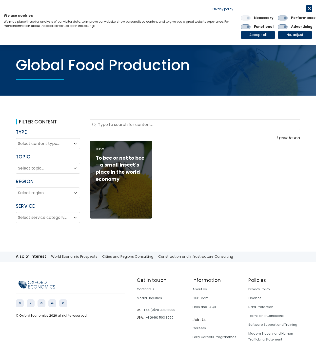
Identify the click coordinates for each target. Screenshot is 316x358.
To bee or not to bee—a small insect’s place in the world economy (120, 169)
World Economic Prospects (74, 256)
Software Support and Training (272, 325)
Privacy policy (223, 9)
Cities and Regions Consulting (127, 256)
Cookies (254, 298)
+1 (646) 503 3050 (160, 317)
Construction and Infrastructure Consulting (195, 256)
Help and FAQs (204, 307)
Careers (199, 328)
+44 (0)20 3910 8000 (159, 310)
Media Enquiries (149, 298)
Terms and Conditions (266, 316)
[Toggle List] (75, 143)
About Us (200, 289)
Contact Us (145, 289)
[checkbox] (246, 18)
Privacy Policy (259, 289)
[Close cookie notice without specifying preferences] (309, 8)
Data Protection (260, 307)
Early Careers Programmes (214, 337)
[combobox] (43, 143)
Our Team (201, 298)
